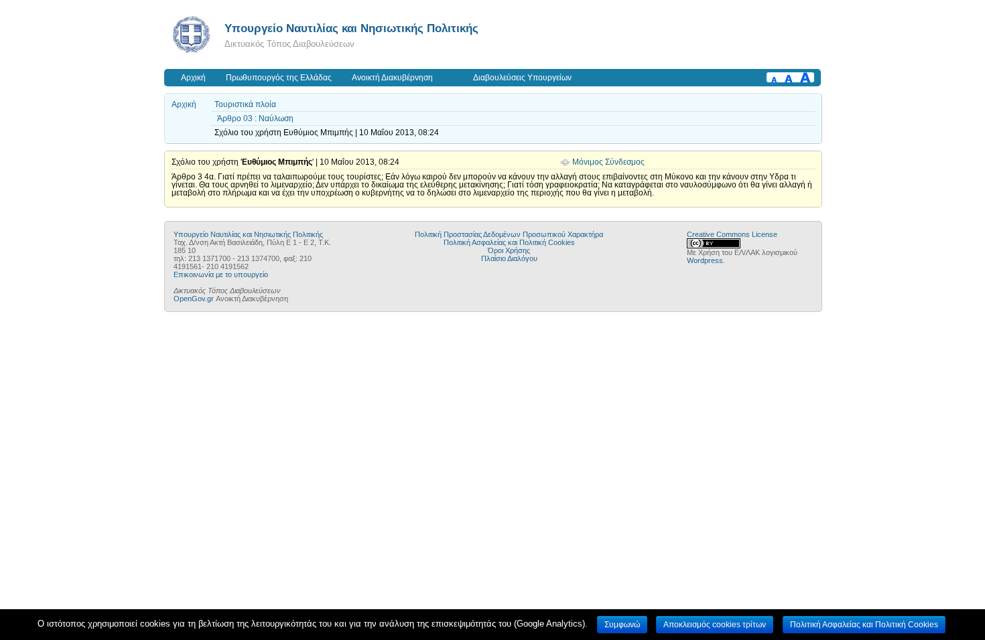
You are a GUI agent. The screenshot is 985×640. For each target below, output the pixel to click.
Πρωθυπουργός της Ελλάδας (279, 78)
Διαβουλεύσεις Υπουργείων (522, 78)
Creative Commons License (732, 234)
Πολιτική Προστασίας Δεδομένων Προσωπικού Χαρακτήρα (509, 234)
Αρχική (193, 78)
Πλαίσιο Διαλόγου (509, 258)
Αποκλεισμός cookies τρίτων (714, 624)
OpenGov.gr (194, 299)
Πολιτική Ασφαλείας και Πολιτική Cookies (509, 242)
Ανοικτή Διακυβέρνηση (392, 78)
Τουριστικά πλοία (245, 104)
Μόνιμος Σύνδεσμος (608, 162)
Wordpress (705, 260)
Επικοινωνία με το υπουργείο (221, 274)
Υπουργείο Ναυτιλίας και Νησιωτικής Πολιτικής (351, 28)
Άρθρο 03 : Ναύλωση (255, 118)
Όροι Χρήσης (509, 250)
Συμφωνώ (622, 624)
